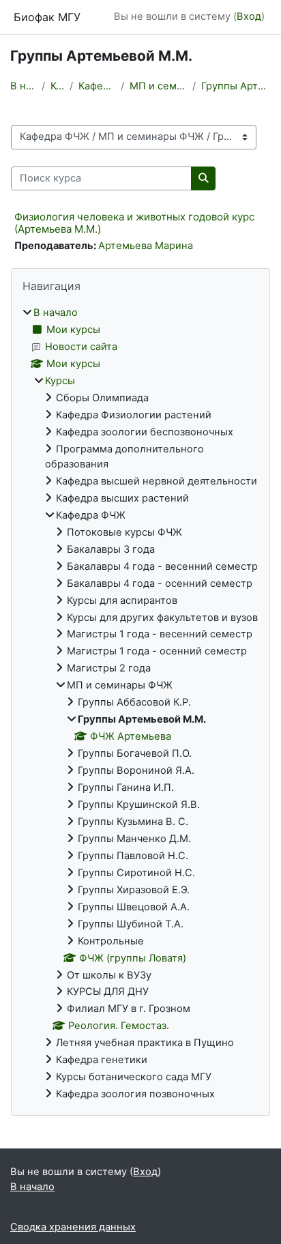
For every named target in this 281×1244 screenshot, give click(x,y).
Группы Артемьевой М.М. (236, 86)
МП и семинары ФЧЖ (159, 86)
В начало (23, 86)
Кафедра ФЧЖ (96, 86)
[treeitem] (140, 704)
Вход (249, 16)
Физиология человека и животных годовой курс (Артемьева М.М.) (134, 222)
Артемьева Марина (145, 246)
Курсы (57, 86)
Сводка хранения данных (73, 1227)
